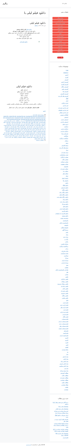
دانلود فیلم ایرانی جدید (25, 123)
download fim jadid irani (29, 117)
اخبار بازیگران (65, 103)
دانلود (66, 183)
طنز (67, 272)
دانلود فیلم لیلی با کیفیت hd (21, 128)
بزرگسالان (18, 120)
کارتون (66, 340)
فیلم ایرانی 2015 (20, 134)
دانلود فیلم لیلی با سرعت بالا (33, 128)
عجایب (66, 274)
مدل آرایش (65, 356)
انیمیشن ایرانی (64, 119)
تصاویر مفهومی (64, 164)
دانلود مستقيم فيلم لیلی (41, 132)
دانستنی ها (65, 180)
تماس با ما (64, 3)
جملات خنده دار (64, 169)
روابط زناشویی (64, 244)
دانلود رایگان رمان (63, 192)
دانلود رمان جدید (64, 201)
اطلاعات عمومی (64, 115)
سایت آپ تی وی (37, 134)
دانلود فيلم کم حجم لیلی (16, 122)
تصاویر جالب (65, 159)
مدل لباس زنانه (64, 361)
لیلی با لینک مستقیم (38, 138)
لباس (67, 345)
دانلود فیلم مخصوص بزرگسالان (39, 131)
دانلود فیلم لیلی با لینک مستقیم (11, 129)
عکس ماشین (65, 298)
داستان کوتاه (65, 178)
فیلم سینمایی (65, 319)
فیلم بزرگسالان (13, 134)
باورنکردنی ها (65, 133)
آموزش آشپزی (64, 84)
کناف (60, 33)
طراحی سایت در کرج (60, 23)
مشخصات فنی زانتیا (63, 406)
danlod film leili (12, 116)
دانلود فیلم (29, 29)
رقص (67, 232)
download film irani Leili (31, 116)
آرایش (66, 75)
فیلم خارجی (65, 314)
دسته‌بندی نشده (41, 114)
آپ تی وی (23, 120)
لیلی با (9, 137)
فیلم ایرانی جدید (64, 305)
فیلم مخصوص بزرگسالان (27, 137)
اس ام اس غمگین (63, 112)
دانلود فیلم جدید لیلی (29, 125)
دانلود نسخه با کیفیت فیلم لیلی (19, 132)
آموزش (66, 79)
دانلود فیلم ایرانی (64, 209)
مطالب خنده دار (64, 378)
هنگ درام (60, 57)
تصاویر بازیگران (64, 157)
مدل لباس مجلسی (63, 366)
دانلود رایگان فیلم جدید (62, 197)
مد (67, 352)
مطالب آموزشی (64, 373)
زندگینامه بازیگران (63, 246)
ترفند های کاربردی (63, 147)
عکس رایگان (65, 295)
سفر (67, 265)
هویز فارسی (60, 20)
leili (45, 120)
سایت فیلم (31, 134)
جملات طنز (65, 173)
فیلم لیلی (31, 135)
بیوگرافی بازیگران (63, 138)
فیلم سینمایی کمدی (63, 328)
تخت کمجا (60, 46)
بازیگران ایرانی (64, 129)
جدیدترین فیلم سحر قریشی (9, 120)
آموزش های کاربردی (63, 96)
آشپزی (66, 77)
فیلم (67, 300)
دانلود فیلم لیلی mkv (21, 126)
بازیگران (66, 126)
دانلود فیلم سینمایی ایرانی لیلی (18, 125)
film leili (42, 120)
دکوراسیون (65, 220)
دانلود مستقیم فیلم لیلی (30, 132)
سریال (66, 258)
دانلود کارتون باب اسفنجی (61, 213)
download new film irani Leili (27, 119)
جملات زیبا (65, 171)
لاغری (66, 342)
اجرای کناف (60, 28)
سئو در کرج (60, 25)
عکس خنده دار (64, 291)
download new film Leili (39, 119)
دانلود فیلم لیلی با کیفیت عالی (24, 129)
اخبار (67, 101)
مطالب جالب (65, 375)
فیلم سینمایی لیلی (37, 135)
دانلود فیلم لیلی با (13, 126)
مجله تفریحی (65, 349)
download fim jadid (18, 117)
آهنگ (67, 98)
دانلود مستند (65, 216)
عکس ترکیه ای (64, 286)
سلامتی (66, 267)
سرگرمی (66, 255)
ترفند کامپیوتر (65, 145)
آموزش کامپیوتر (64, 94)
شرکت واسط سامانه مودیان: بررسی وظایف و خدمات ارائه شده (61, 425)
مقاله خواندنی (64, 385)
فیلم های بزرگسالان (18, 137)
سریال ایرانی (65, 260)
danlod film (6, 116)
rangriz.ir (65, 72)
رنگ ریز (66, 239)
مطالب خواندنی (64, 380)
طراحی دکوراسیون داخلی (61, 270)
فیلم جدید (7, 134)
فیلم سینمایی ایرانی (63, 321)
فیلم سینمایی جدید (63, 324)
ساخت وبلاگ (60, 18)
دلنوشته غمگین (64, 227)
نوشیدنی (66, 389)
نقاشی (66, 387)
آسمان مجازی (60, 36)
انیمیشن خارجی (64, 122)
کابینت (60, 41)
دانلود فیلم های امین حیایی (27, 131)
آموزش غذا (65, 91)
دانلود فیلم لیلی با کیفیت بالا (36, 129)
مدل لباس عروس (64, 363)
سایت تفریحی (64, 251)
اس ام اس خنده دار (63, 108)
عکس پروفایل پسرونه (62, 284)
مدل (67, 354)
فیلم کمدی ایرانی (64, 335)
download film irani (21, 116)
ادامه (44, 111)
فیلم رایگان (65, 316)
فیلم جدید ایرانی (64, 312)
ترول (67, 150)
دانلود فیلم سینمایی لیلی (38, 126)
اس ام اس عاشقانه (63, 110)
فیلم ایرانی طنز (64, 307)
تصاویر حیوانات (64, 162)
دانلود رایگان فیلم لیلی (26, 122)
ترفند (67, 143)
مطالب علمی (65, 382)
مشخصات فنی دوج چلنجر (62, 409)
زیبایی (66, 248)
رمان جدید (65, 237)
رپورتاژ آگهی (65, 230)
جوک (67, 176)
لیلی (12, 137)
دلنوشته (66, 225)
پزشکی (66, 140)
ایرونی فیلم (65, 124)
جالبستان (66, 166)
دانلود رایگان (65, 190)
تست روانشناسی (64, 155)
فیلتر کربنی (65, 437)
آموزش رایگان (64, 86)
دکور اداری (60, 49)
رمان (67, 234)
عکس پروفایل (64, 281)
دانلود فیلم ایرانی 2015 (35, 123)
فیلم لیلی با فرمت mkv (17, 135)
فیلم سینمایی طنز (63, 326)
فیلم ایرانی (35, 114)
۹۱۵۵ (67, 70)
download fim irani (9, 117)
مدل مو (66, 368)
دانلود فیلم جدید (37, 125)
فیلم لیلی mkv (26, 135)
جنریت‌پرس (28, 444)
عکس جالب (65, 288)
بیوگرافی (66, 136)
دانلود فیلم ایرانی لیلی (15, 123)
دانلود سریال (65, 204)
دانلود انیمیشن (64, 187)
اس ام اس (65, 105)
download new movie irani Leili (32, 120)
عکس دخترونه (64, 293)
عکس (66, 277)
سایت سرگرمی (64, 253)
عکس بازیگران (64, 279)
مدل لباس (65, 359)
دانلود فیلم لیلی (38, 22)
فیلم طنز (66, 331)
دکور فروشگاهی (60, 51)
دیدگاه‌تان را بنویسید (40, 140)
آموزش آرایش (64, 82)
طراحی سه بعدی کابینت (60, 44)
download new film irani (14, 119)
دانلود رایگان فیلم (34, 122)
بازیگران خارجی (64, 131)
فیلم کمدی (65, 333)
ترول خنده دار (64, 152)
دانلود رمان (65, 199)
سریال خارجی (64, 263)
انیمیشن (66, 117)
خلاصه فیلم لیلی (42, 122)
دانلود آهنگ (65, 185)
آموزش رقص (65, 89)
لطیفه (66, 347)
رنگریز (5, 3)
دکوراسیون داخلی (63, 223)
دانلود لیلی (8, 131)
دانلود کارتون (65, 211)
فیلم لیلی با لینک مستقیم (38, 137)
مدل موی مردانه (64, 370)
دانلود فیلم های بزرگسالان (15, 131)
